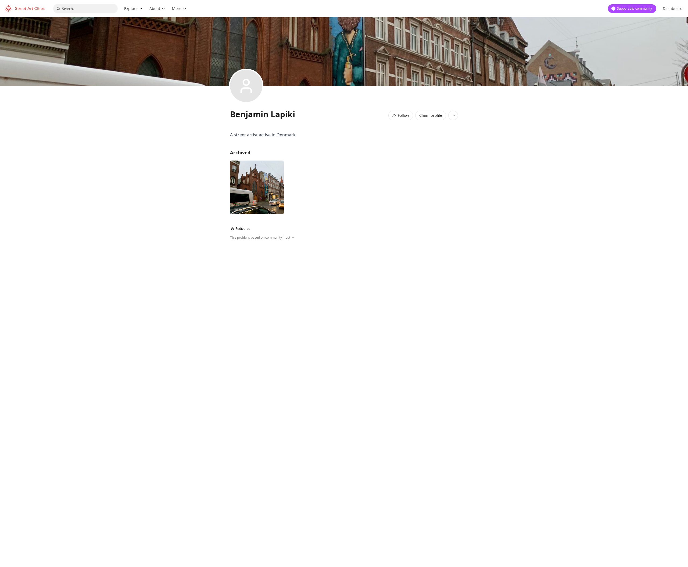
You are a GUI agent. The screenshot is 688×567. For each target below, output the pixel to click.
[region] (344, 298)
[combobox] (85, 8)
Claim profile (430, 115)
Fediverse (240, 228)
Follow (403, 115)
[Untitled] (257, 187)
